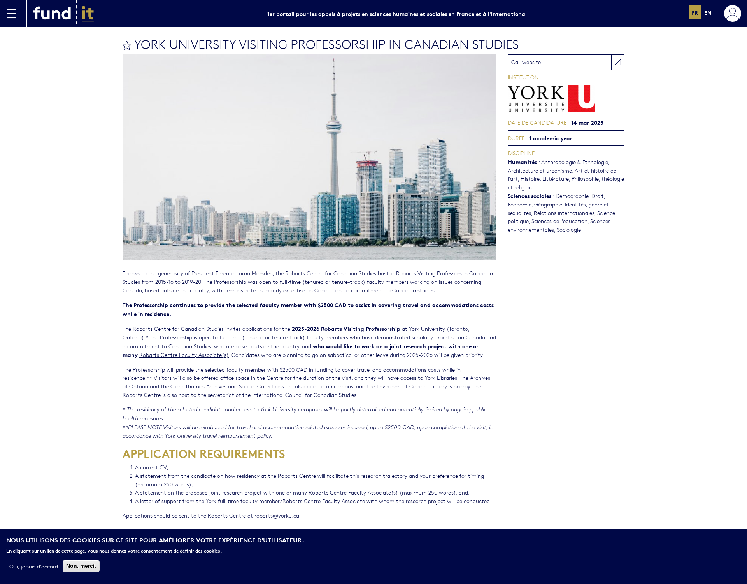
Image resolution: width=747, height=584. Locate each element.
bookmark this (127, 45)
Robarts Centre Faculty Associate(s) (184, 354)
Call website (526, 62)
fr (695, 12)
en (708, 12)
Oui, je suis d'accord (33, 566)
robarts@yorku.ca (276, 515)
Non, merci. (81, 566)
